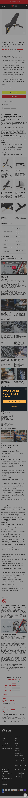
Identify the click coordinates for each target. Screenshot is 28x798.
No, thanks (14, 406)
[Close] (25, 389)
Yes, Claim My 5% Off (14, 401)
